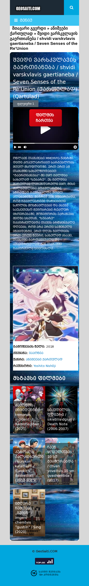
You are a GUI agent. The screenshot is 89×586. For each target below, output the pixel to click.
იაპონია (36, 353)
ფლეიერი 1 (25, 103)
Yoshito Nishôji (44, 366)
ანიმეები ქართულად (44, 359)
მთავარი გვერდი (29, 28)
